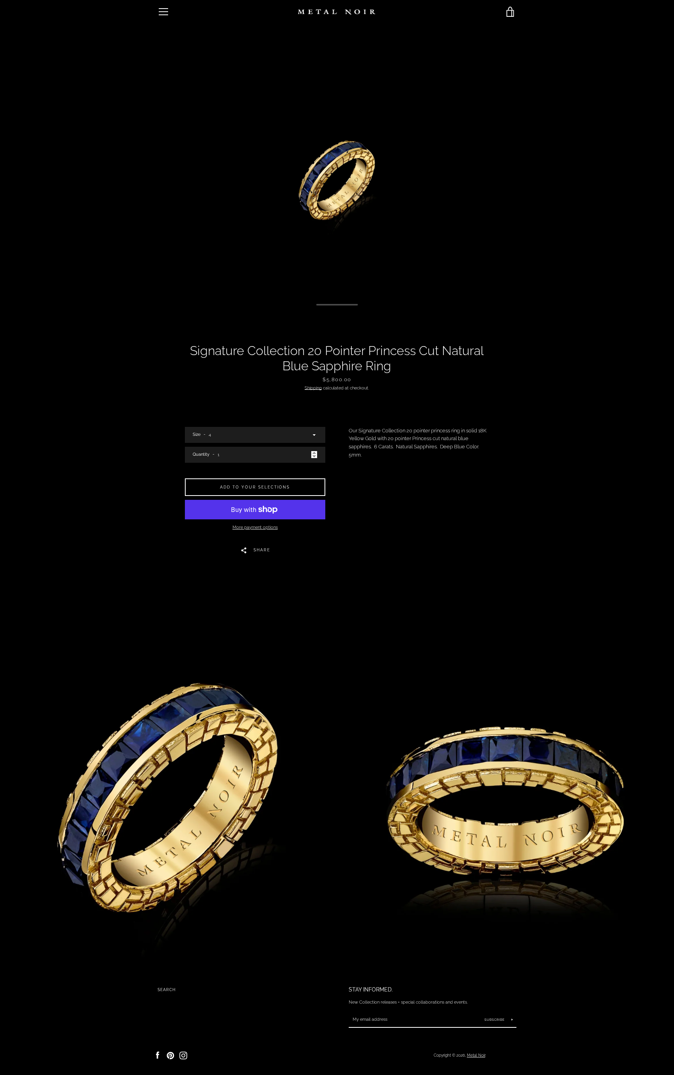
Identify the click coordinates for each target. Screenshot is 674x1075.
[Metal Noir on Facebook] (157, 1055)
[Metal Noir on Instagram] (183, 1055)
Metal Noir (476, 1055)
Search (167, 990)
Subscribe (495, 1020)
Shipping (313, 388)
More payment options (255, 527)
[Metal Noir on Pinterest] (170, 1055)
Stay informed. (371, 989)
